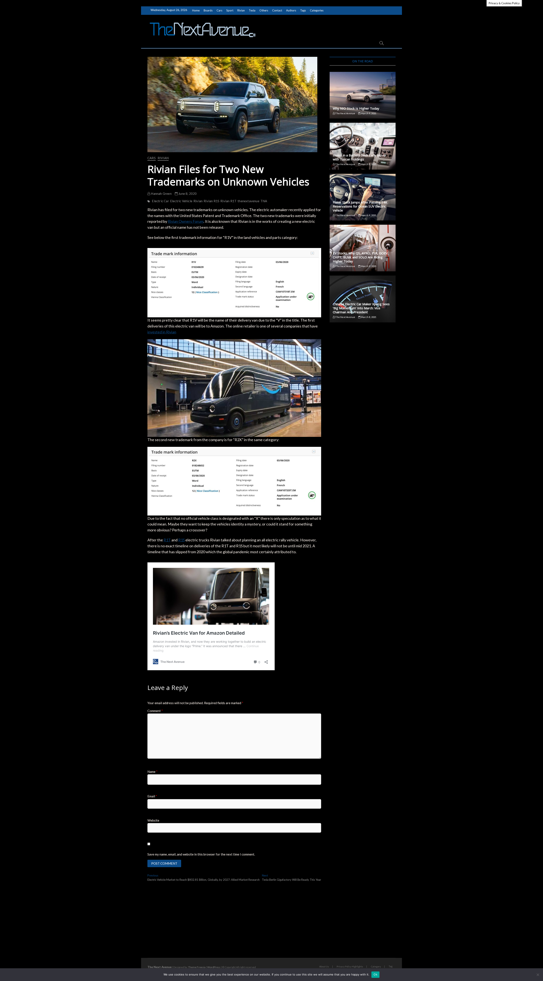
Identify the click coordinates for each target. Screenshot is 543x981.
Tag (390, 966)
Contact (277, 10)
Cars (219, 10)
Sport (229, 10)
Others (263, 10)
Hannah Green (161, 193)
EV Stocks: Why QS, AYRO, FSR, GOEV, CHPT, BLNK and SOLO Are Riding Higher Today (361, 257)
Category (376, 966)
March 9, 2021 (368, 113)
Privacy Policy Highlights (350, 966)
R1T (167, 540)
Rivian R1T (228, 201)
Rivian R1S (211, 201)
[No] (538, 975)
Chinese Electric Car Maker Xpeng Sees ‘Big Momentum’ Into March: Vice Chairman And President (361, 308)
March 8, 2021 (368, 317)
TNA (263, 201)
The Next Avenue (345, 113)
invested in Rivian (161, 332)
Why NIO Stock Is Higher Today (356, 108)
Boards (208, 10)
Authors (291, 10)
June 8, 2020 (187, 193)
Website (153, 820)
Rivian (241, 10)
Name (152, 771)
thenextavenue (248, 201)
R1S (181, 540)
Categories (316, 10)
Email (152, 796)
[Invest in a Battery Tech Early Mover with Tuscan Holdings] (363, 146)
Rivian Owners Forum (185, 221)
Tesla (252, 10)
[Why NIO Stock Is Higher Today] (363, 95)
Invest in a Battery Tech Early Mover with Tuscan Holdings (359, 157)
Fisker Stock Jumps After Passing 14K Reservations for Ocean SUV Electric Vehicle (360, 206)
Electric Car (160, 201)
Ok (375, 974)
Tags (303, 10)
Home (196, 10)
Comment (155, 711)
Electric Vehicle (181, 201)
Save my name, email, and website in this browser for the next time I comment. (201, 854)
